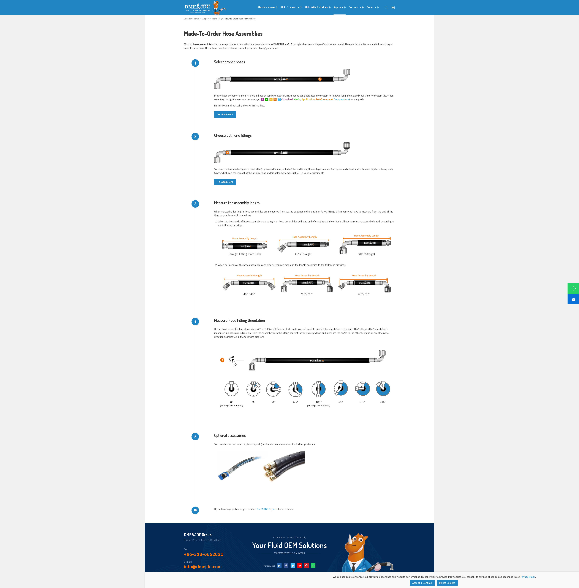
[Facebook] (286, 565)
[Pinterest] (306, 565)
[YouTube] (299, 565)
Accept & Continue (422, 582)
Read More (227, 114)
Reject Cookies (447, 582)
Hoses (290, 537)
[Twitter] (293, 565)
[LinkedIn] (279, 565)
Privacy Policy (191, 540)
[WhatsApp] (313, 565)
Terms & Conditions (211, 540)
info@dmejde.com (203, 566)
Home (196, 18)
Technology (217, 18)
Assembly (301, 537)
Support (205, 18)
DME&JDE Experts (267, 509)
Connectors (279, 537)
